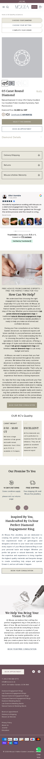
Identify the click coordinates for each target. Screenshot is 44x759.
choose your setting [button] (22, 25)
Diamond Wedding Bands (11, 701)
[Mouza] (22, 7)
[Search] (8, 7)
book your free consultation (22, 405)
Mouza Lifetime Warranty (15, 175)
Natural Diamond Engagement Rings (15, 696)
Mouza (11, 752)
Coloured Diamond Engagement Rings (16, 698)
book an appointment (22, 129)
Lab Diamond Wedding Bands (13, 703)
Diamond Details (11, 137)
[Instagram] (39, 671)
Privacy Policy (7, 723)
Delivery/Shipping (12, 155)
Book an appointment (10, 712)
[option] (22, 57)
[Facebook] (33, 671)
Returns (7, 165)
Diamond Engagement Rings (12, 691)
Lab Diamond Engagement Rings (14, 693)
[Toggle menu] (3, 7)
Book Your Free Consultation (22, 649)
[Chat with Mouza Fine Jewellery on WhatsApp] (38, 749)
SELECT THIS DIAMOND (22, 122)
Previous (18, 507)
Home (3, 14)
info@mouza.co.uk (8, 682)
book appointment (13, 672)
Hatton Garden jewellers (29, 319)
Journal (4, 728)
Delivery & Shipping (9, 714)
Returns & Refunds (9, 717)
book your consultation (22, 571)
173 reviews (26, 237)
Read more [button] (23, 215)
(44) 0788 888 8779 (11, 679)
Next (26, 507)
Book (34, 7)
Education (5, 730)
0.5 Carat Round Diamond (15, 14)
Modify (39, 91)
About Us (5, 725)
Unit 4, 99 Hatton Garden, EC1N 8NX (15, 685)
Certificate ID (21, 115)
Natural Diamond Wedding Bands (14, 706)
